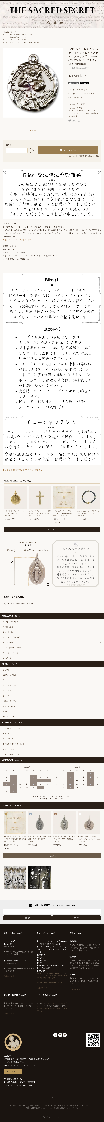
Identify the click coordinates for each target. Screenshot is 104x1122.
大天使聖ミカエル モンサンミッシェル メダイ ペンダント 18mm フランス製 (89, 839)
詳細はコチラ (9, 976)
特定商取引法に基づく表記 (89, 156)
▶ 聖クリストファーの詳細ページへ (17, 239)
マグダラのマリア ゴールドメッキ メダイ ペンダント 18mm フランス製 (15, 513)
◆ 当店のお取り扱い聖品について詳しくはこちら (22, 470)
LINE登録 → (12, 1071)
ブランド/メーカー (15, 40)
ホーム (5, 34)
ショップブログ (71, 1108)
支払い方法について (20, 1105)
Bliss (24, 40)
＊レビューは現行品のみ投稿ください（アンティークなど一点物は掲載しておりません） (83, 112)
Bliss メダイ (18, 32)
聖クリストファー (28, 34)
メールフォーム (53, 1003)
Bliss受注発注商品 (34, 42)
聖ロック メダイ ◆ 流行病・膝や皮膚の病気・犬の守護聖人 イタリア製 (39, 839)
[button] (30, 130)
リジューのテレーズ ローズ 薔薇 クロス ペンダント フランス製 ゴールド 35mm (40, 513)
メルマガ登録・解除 (56, 1108)
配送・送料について (37, 1105)
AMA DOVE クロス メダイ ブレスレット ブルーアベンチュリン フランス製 (88, 513)
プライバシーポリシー (88, 1105)
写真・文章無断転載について (36, 1108)
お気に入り (75, 120)
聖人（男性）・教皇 (15, 34)
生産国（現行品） (15, 37)
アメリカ (25, 37)
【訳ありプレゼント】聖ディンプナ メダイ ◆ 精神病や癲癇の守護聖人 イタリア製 (63, 513)
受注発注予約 (8, 32)
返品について (72, 156)
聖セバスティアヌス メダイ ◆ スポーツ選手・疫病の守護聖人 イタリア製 (64, 839)
